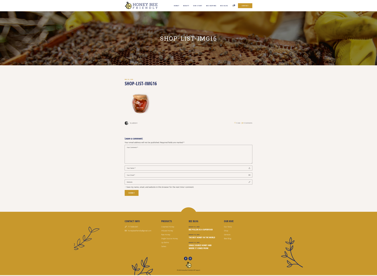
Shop (226, 230)
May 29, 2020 (129, 79)
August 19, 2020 (194, 235)
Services (227, 234)
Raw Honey (165, 234)
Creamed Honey (167, 227)
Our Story (228, 227)
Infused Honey (167, 230)
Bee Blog (227, 238)
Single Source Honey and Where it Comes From (200, 247)
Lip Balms (165, 242)
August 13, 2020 (194, 242)
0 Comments (248, 123)
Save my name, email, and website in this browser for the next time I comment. (160, 187)
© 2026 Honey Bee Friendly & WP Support (188, 270)
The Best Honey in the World (202, 237)
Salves (163, 246)
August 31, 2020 (194, 227)
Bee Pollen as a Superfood (201, 229)
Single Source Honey (169, 238)
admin (134, 123)
